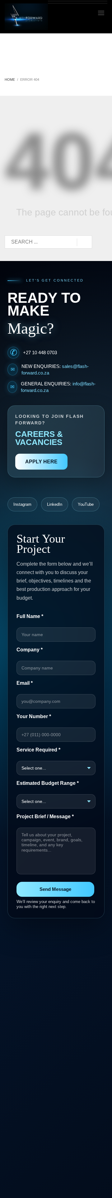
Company (29, 649)
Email (24, 683)
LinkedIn (54, 504)
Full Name (29, 616)
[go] (84, 242)
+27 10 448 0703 (40, 352)
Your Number (33, 716)
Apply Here (41, 461)
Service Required (38, 749)
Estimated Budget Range (47, 783)
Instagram (22, 504)
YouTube (86, 504)
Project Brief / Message (45, 816)
